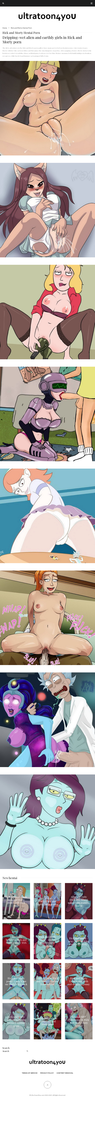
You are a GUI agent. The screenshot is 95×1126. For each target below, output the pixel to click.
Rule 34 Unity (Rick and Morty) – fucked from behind (47, 981)
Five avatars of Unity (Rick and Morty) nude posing (47, 901)
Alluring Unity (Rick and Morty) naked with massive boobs (79, 901)
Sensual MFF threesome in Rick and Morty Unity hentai (79, 1021)
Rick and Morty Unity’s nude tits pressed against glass (16, 1021)
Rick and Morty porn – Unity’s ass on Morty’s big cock (16, 981)
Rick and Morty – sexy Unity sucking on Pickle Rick (78, 941)
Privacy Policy (47, 1073)
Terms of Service (29, 1073)
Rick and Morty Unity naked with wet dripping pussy (79, 981)
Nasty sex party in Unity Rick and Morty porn (47, 1021)
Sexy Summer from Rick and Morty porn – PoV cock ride (16, 901)
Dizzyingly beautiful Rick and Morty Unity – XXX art (16, 941)
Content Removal (65, 1073)
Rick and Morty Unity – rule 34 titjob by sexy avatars (47, 941)
